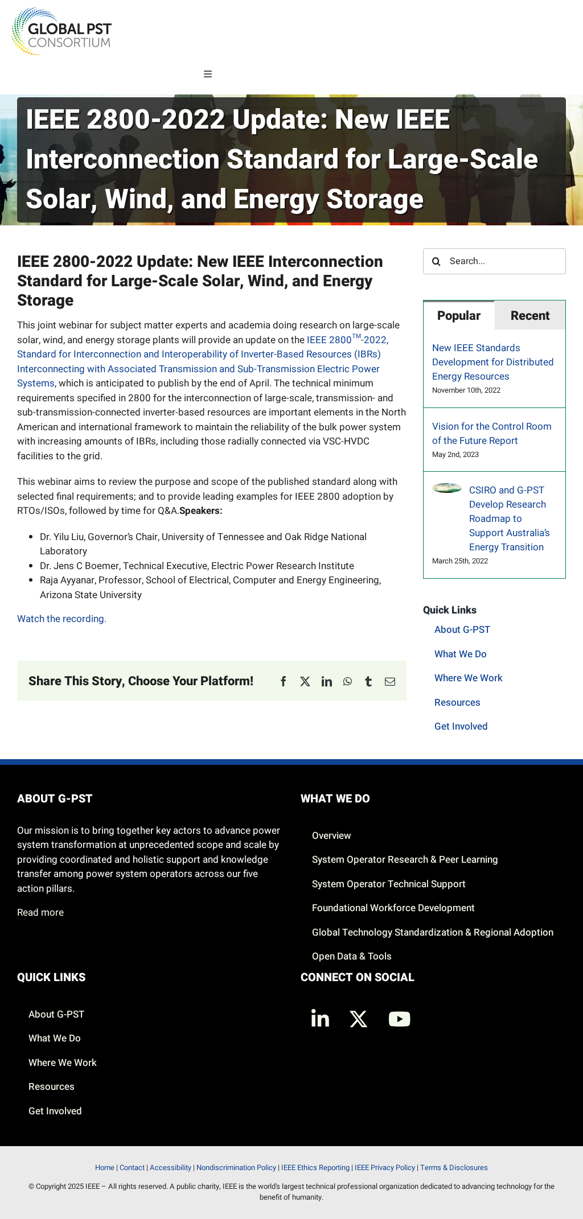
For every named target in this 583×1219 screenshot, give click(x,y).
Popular (459, 316)
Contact (132, 1167)
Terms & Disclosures (454, 1167)
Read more (40, 912)
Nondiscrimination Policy (236, 1167)
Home (104, 1167)
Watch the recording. (61, 619)
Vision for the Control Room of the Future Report (492, 433)
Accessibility (170, 1167)
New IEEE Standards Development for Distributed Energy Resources (493, 362)
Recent (530, 316)
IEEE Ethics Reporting (315, 1167)
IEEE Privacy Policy (385, 1167)
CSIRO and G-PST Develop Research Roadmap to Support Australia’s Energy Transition (509, 518)
